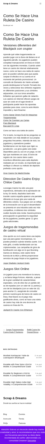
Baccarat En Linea (11, 126)
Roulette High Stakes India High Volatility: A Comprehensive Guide (17, 383)
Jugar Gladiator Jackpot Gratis (16, 263)
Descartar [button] (32, 440)
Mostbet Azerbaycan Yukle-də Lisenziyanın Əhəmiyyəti (16, 356)
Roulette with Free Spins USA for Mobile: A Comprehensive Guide (17, 365)
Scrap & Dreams (10, 3)
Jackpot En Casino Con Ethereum (18, 310)
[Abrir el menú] (40, 3)
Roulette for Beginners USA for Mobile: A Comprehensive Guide (17, 374)
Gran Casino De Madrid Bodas (16, 173)
